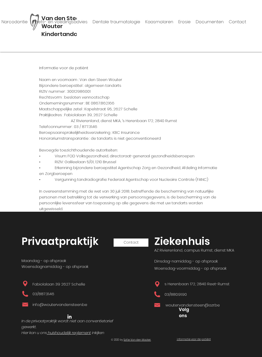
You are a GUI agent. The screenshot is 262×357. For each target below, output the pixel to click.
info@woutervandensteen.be (59, 304)
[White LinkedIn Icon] (69, 316)
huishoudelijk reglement (69, 332)
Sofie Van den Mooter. (137, 340)
